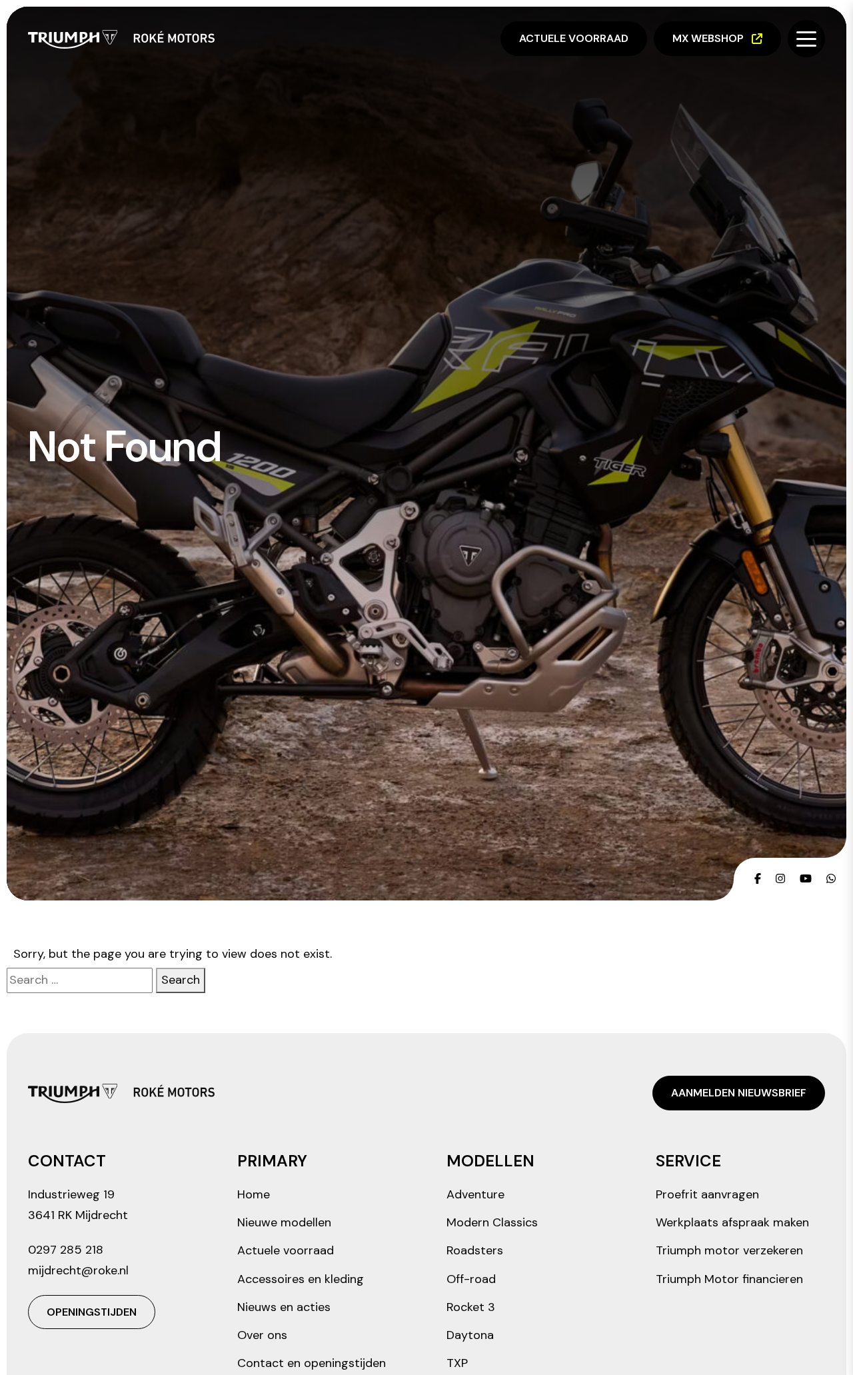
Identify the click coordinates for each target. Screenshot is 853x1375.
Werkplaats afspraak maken (732, 1222)
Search (180, 980)
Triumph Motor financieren (729, 1279)
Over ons (262, 1335)
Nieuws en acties (284, 1307)
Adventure (475, 1194)
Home (253, 1194)
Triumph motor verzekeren (729, 1250)
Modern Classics (492, 1222)
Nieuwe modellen (284, 1222)
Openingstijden (92, 1312)
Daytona (470, 1335)
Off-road (471, 1279)
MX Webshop (708, 38)
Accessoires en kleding (300, 1279)
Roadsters (474, 1250)
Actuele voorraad (573, 38)
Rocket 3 (470, 1307)
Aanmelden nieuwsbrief (738, 1093)
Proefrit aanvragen (707, 1194)
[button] (806, 38)
